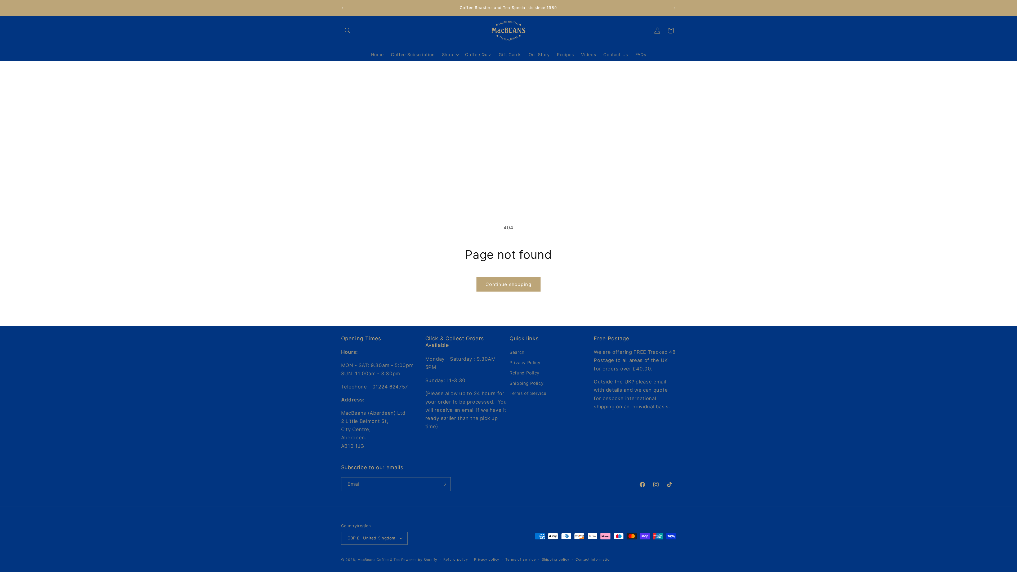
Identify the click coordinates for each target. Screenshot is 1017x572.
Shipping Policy (526, 383)
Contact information (594, 559)
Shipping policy (555, 559)
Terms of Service (528, 393)
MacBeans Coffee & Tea (379, 560)
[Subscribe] (443, 484)
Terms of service (520, 559)
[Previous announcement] (342, 8)
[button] (348, 30)
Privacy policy (486, 559)
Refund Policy (524, 373)
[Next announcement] (675, 8)
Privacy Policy (525, 362)
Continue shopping (508, 284)
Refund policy (455, 559)
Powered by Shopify (419, 560)
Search (517, 352)
